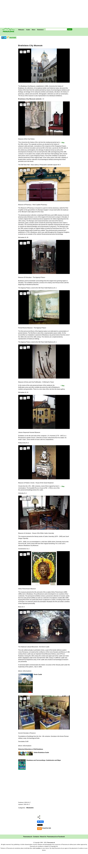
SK (5, 37)
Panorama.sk (51, 842)
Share (41, 821)
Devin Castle (38, 674)
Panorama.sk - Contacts (31, 836)
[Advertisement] (44, 14)
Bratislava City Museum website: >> (31, 99)
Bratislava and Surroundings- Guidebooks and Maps (44, 760)
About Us (43, 836)
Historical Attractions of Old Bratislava (30, 749)
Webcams (21, 29)
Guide (28, 29)
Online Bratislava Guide (41, 752)
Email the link (46, 828)
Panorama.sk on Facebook (56, 836)
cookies (38, 848)
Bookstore (40, 29)
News (33, 29)
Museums (30, 808)
